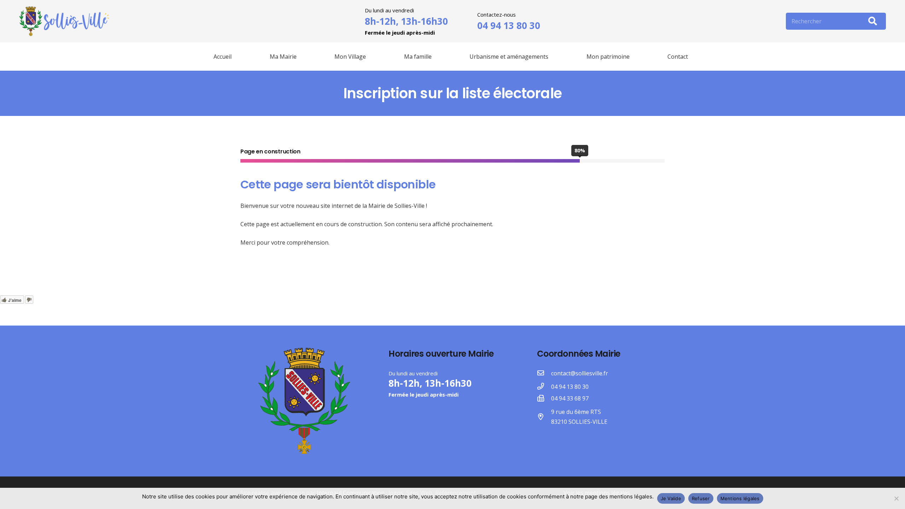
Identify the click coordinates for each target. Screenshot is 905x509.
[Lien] (64, 21)
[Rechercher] (872, 21)
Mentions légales (740, 498)
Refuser (701, 498)
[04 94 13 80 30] (544, 387)
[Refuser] (896, 498)
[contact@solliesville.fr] (544, 373)
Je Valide (671, 498)
